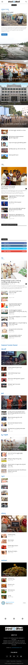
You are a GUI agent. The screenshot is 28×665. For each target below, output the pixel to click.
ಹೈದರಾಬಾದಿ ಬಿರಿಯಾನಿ (7, 573)
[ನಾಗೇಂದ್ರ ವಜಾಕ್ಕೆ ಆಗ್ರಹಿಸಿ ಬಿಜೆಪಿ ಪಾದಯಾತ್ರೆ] (14, 71)
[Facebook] (7, 656)
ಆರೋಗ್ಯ (3, 513)
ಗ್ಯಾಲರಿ (3, 476)
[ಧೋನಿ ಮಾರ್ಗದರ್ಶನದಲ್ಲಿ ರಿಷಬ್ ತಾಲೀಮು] (4, 424)
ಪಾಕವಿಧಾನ (4, 560)
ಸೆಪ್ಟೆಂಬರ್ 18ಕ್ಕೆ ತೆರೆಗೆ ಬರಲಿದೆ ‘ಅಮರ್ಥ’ (10, 362)
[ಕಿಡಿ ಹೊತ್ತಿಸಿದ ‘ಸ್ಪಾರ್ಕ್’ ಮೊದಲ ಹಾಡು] (4, 385)
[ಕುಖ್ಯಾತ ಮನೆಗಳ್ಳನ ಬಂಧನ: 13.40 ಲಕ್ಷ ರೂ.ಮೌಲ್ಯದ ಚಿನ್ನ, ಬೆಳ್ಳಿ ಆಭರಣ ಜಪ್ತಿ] (14, 270)
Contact (8, 661)
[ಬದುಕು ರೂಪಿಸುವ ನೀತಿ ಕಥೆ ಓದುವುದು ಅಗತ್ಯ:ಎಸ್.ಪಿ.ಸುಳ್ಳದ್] (4, 293)
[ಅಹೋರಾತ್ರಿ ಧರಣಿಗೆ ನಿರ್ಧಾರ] (4, 156)
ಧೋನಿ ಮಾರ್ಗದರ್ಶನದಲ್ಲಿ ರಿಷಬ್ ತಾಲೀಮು (15, 422)
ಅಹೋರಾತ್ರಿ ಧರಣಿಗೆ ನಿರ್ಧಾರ (13, 154)
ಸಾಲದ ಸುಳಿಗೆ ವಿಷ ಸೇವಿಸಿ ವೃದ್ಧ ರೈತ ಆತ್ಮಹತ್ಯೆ (15, 453)
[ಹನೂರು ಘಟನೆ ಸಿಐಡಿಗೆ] (14, 19)
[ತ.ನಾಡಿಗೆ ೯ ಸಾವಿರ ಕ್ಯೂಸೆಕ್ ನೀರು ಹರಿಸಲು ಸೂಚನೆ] (14, 49)
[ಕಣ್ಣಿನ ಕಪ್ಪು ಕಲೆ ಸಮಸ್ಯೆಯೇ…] (4, 553)
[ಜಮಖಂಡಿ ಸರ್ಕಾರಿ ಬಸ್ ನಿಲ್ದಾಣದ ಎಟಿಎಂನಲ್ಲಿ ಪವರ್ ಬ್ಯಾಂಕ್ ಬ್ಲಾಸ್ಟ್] (4, 466)
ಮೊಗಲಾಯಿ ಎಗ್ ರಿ (11, 584)
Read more (4, 34)
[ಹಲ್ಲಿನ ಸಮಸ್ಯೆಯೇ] (4, 541)
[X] (17, 656)
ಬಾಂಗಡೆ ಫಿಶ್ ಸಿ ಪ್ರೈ (11, 578)
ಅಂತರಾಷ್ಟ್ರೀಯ (10, 164)
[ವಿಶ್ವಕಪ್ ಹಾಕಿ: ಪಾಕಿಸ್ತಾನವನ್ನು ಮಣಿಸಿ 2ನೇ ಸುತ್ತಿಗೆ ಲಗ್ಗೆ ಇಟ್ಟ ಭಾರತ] (14, 402)
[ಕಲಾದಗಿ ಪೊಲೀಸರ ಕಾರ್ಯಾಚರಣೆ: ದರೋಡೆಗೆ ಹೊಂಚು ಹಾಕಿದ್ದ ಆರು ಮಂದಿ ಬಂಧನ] (4, 471)
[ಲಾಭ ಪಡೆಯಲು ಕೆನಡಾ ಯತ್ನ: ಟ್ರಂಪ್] (4, 203)
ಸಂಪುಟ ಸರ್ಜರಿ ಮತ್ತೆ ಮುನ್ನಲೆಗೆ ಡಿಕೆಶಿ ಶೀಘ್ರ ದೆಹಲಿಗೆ (17, 142)
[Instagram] (10, 656)
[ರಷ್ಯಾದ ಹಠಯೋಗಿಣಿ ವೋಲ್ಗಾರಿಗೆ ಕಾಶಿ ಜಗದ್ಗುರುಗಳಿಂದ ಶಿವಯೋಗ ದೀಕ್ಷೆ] (4, 305)
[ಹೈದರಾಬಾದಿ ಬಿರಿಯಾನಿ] (14, 570)
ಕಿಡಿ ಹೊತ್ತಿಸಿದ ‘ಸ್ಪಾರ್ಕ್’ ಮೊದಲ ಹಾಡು (14, 384)
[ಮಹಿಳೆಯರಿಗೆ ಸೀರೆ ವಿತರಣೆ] (14, 176)
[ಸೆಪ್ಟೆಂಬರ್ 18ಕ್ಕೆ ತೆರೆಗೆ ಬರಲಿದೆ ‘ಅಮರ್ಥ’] (14, 358)
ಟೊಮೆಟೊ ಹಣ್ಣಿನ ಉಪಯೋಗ (13, 545)
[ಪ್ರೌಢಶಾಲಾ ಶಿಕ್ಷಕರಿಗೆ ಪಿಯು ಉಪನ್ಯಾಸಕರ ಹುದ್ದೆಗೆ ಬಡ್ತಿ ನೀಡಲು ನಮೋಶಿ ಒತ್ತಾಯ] (4, 324)
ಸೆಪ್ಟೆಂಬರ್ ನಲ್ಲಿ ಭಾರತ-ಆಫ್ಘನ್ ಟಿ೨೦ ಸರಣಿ (15, 417)
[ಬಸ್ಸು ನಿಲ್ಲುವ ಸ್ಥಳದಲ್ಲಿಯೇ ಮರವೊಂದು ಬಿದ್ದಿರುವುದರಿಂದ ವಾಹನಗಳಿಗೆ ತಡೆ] (4, 337)
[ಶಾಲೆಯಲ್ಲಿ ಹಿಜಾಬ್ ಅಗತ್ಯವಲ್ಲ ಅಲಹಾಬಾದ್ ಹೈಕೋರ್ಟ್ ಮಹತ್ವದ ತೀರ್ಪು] (4, 138)
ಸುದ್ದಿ (2, 164)
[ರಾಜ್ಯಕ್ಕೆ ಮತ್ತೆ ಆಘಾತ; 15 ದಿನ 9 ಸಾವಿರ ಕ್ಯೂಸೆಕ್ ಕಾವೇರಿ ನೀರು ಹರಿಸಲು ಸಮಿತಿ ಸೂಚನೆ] (4, 197)
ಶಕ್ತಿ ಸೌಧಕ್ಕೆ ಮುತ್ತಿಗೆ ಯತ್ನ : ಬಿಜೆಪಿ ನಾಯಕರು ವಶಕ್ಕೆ (17, 148)
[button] (2, 1)
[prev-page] (2, 161)
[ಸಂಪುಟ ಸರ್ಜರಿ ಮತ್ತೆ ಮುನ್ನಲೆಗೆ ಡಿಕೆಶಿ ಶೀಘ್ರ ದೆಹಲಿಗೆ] (4, 144)
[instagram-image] (5, 610)
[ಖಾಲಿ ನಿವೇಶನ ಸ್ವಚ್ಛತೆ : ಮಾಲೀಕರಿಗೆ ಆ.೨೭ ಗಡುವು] (4, 132)
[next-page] (4, 161)
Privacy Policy (18, 661)
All (6, 164)
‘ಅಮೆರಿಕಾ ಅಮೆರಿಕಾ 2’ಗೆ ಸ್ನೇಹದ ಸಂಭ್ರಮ (15, 367)
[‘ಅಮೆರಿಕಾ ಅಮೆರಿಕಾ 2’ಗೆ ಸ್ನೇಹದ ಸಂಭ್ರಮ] (4, 369)
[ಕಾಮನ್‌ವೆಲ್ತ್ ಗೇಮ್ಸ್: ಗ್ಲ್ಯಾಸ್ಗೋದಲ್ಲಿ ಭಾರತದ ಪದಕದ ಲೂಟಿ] (4, 430)
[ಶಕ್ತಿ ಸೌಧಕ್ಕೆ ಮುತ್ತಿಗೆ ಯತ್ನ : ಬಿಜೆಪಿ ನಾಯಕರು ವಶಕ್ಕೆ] (4, 150)
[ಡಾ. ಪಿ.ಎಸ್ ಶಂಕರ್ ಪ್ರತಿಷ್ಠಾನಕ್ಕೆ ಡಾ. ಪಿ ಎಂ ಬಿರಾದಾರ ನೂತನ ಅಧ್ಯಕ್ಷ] (4, 318)
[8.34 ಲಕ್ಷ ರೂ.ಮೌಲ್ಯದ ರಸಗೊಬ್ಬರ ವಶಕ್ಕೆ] (4, 460)
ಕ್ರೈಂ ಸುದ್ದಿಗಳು (4, 435)
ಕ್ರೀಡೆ (2, 393)
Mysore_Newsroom (4, 188)
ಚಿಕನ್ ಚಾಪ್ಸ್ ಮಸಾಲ (11, 590)
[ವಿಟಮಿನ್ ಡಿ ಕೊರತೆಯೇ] (14, 523)
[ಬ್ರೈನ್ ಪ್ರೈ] (4, 597)
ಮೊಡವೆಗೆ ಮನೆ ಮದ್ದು (11, 534)
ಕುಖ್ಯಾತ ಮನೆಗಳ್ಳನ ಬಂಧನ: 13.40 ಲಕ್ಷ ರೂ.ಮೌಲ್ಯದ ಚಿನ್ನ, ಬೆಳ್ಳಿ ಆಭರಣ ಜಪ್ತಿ (11, 281)
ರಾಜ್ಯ (20, 164)
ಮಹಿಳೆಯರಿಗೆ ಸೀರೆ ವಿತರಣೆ (8, 187)
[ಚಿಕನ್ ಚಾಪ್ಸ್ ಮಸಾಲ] (4, 591)
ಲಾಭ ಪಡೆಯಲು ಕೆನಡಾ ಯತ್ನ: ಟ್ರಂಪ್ (15, 202)
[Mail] (14, 656)
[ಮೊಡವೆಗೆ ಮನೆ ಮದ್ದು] (4, 536)
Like (25, 243)
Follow (24, 245)
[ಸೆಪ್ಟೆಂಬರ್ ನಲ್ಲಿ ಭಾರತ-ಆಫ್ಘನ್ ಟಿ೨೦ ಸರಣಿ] (4, 419)
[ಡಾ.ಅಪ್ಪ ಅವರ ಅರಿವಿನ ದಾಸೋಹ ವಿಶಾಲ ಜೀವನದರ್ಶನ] (4, 330)
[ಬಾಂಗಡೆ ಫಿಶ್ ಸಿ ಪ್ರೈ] (4, 580)
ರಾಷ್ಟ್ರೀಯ (16, 164)
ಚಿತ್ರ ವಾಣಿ (3, 349)
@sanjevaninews (10, 602)
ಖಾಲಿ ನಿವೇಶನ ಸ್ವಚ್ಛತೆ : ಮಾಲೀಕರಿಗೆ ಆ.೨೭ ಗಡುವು (17, 130)
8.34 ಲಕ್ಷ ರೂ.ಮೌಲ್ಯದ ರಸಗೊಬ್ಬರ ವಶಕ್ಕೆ (14, 458)
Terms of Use (13, 661)
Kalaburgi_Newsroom (5, 283)
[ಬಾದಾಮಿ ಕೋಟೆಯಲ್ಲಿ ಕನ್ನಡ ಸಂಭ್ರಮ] (4, 374)
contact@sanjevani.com (16, 647)
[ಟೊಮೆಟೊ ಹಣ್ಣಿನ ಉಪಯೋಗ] (4, 547)
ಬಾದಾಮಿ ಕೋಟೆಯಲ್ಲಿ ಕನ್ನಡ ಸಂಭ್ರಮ (14, 373)
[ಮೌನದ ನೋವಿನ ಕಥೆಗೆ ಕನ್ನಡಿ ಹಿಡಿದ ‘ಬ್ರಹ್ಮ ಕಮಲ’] (4, 380)
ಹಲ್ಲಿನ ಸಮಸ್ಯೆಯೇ (11, 540)
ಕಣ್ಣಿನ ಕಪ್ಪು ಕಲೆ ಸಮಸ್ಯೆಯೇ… (13, 551)
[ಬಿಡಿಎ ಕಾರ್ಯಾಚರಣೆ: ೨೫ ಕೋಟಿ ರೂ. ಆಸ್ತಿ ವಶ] (14, 116)
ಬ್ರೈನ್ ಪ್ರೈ (9, 595)
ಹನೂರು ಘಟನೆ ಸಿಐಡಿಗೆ (7, 12)
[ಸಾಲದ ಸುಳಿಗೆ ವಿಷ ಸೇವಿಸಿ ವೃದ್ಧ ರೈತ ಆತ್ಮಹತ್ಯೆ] (4, 454)
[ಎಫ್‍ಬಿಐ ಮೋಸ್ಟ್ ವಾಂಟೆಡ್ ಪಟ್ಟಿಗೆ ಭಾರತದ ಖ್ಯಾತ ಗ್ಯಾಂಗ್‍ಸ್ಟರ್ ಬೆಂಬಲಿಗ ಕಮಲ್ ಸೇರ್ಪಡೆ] (4, 210)
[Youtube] (21, 656)
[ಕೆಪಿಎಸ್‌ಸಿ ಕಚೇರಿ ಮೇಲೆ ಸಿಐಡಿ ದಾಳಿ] (14, 94)
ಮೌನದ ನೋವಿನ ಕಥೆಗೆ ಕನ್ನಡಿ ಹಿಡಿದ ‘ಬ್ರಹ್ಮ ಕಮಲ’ (16, 378)
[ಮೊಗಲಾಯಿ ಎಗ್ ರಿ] (4, 586)
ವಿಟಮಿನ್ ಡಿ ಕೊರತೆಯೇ (7, 529)
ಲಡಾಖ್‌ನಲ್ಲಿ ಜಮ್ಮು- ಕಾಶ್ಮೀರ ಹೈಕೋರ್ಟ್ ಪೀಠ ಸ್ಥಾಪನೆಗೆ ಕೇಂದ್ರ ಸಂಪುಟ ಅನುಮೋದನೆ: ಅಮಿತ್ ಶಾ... (17, 216)
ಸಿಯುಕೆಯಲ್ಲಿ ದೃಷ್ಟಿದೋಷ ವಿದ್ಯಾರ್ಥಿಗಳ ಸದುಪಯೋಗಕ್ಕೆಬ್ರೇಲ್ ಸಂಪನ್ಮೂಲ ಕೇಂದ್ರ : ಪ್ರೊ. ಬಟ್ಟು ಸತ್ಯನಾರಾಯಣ (18, 311)
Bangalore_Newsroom (6, 408)
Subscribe (24, 251)
